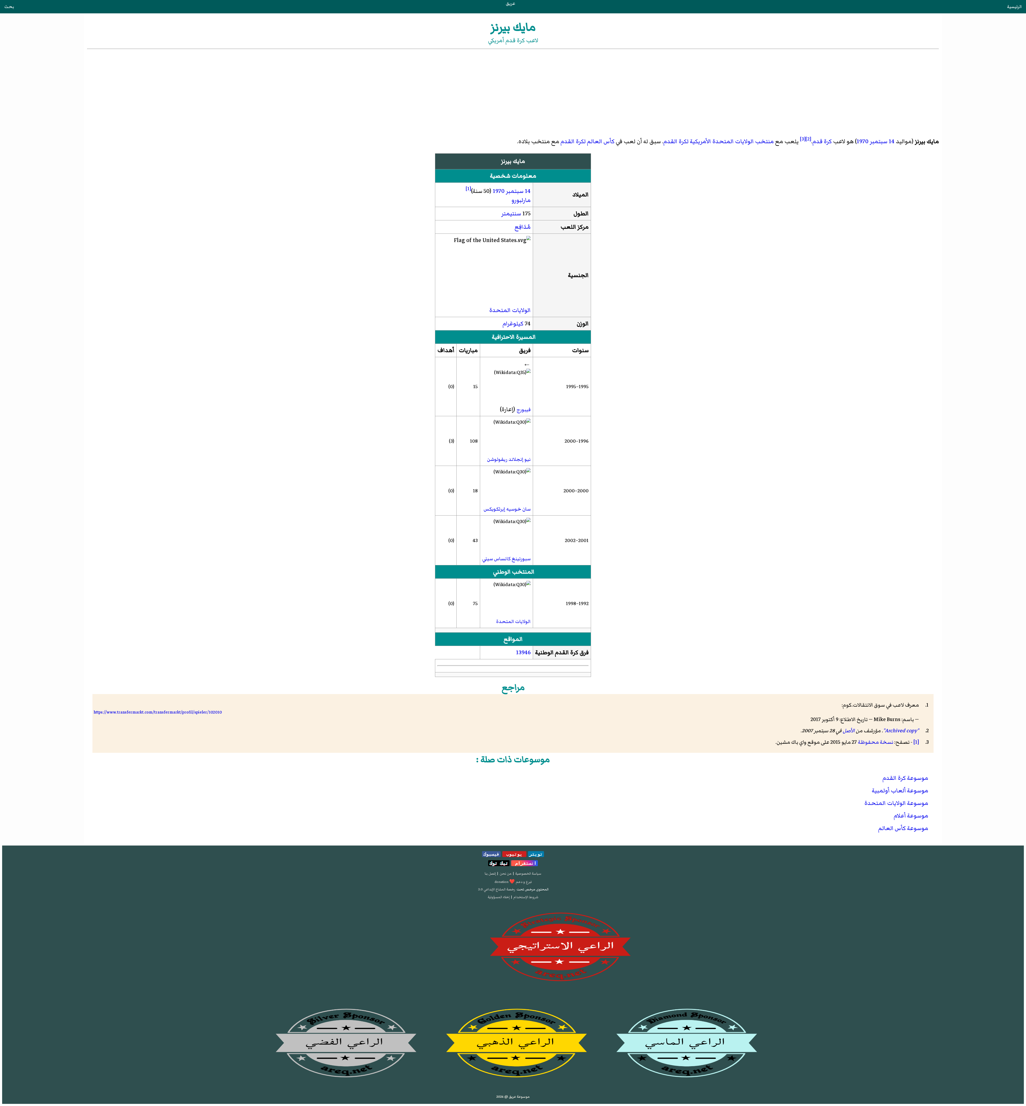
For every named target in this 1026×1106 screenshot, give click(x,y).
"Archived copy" (901, 731)
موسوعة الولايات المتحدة (896, 803)
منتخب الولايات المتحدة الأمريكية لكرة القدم (718, 141)
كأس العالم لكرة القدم (588, 141)
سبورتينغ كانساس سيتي (506, 558)
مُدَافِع (523, 227)
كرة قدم (822, 141)
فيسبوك (491, 854)
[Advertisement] (513, 90)
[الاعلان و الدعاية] (513, 947)
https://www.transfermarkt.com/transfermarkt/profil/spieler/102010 (158, 712)
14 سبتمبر (882, 141)
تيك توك (498, 863)
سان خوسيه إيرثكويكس (507, 509)
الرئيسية (1014, 6)
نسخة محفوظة (875, 742)
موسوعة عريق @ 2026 (513, 1096)
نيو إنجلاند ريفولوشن (509, 459)
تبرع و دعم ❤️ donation (513, 882)
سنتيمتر (511, 213)
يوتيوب (514, 854)
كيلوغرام (513, 323)
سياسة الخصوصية (528, 873)
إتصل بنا (490, 873)
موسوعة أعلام (911, 815)
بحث (9, 6)
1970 (862, 141)
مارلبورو (521, 200)
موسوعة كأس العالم (903, 828)
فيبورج (523, 409)
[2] (808, 139)
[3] (803, 139)
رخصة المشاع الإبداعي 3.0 (496, 889)
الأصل (849, 731)
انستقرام (524, 863)
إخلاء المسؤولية (499, 897)
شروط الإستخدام (525, 897)
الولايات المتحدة (510, 310)
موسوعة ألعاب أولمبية (900, 790)
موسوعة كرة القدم (905, 778)
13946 (523, 652)
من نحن (505, 873)
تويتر (536, 854)
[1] (468, 188)
